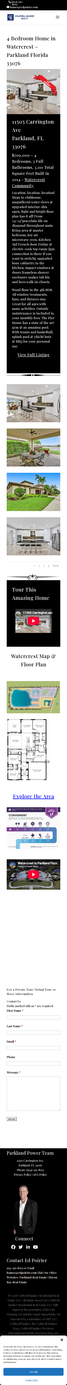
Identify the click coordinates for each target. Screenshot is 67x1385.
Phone (11, 1057)
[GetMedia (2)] (33, 511)
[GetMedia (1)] (33, 466)
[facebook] (13, 1247)
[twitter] (21, 1247)
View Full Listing (33, 354)
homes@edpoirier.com (22, 1272)
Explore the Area (33, 796)
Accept (34, 1371)
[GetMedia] (33, 422)
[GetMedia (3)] (33, 555)
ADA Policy (40, 1174)
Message (13, 1072)
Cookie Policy (31, 1380)
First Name (15, 1010)
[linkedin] (28, 1247)
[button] (62, 1340)
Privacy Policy (22, 1174)
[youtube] (35, 1247)
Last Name (15, 1026)
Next (56, 565)
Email (11, 1041)
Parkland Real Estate (33, 1277)
